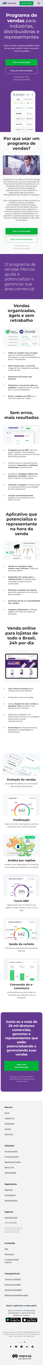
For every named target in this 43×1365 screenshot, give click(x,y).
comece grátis (26, 3)
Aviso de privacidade (13, 1284)
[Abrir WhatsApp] (37, 1359)
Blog (6, 1249)
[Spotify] (32, 1346)
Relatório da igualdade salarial (16, 1295)
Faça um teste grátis (21, 62)
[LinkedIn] (27, 1346)
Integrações (9, 1123)
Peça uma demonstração (22, 71)
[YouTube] (16, 1346)
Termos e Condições (13, 1279)
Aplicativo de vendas (13, 1162)
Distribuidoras (10, 1195)
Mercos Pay (9, 1167)
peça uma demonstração (21, 1065)
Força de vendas (11, 1151)
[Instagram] (21, 1346)
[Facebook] (10, 1346)
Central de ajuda (11, 1217)
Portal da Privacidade (13, 1290)
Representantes (11, 1200)
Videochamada (10, 1172)
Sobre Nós (9, 1134)
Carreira (8, 1129)
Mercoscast (9, 1254)
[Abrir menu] (39, 3)
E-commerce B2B (11, 1156)
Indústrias (8, 1190)
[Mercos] (9, 3)
